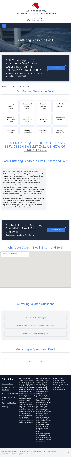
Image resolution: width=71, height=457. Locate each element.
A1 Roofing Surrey (36, 10)
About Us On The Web (10, 393)
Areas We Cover (7, 384)
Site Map (5, 407)
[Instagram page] (64, 453)
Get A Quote (56, 68)
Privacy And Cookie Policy (9, 398)
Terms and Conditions (10, 403)
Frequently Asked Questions (8, 389)
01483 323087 (35, 150)
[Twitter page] (69, 453)
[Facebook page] (60, 453)
